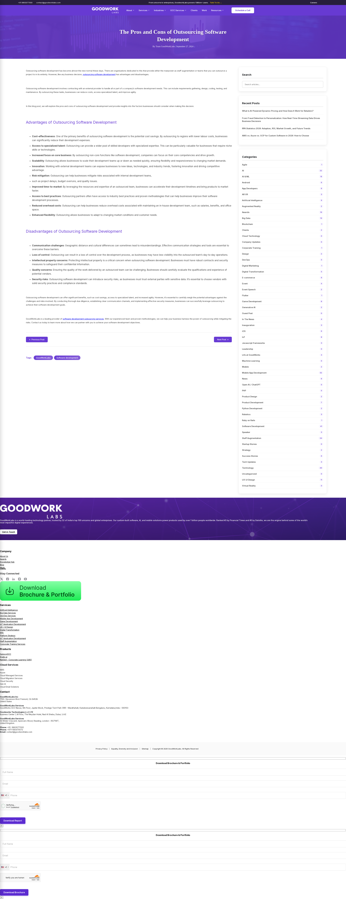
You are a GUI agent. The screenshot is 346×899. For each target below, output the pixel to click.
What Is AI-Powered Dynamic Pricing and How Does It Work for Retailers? (277, 111)
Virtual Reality (282, 485)
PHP (282, 390)
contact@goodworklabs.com (48, 2)
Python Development (282, 408)
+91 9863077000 (25, 2)
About (129, 10)
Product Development (282, 402)
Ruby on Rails (282, 420)
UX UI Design (282, 479)
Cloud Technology (282, 236)
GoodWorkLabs (43, 358)
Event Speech (282, 289)
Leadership (282, 349)
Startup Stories (282, 444)
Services (143, 10)
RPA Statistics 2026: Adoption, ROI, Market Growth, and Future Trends (276, 128)
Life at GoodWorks (282, 355)
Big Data (282, 218)
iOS (282, 331)
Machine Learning (282, 361)
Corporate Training (282, 248)
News (282, 378)
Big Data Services (8, 613)
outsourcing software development (99, 74)
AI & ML (282, 176)
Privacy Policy (101, 749)
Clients (194, 10)
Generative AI (282, 307)
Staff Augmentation (282, 438)
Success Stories (282, 456)
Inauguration (282, 325)
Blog (2, 565)
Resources (216, 10)
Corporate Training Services (12, 644)
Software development (67, 358)
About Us (4, 556)
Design (282, 254)
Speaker (282, 432)
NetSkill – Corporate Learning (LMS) (16, 660)
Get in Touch (8, 532)
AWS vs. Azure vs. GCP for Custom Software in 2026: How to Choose (275, 135)
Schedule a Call (242, 10)
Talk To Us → (216, 2)
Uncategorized (282, 474)
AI (282, 170)
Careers (313, 2)
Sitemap (145, 749)
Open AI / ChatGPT (282, 384)
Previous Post (36, 339)
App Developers (282, 188)
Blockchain (282, 224)
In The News (282, 319)
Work (204, 10)
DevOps (282, 259)
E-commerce (282, 277)
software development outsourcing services (83, 319)
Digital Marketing (282, 265)
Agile (282, 164)
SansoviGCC (5, 654)
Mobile (282, 367)
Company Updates (282, 242)
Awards (282, 212)
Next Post (223, 339)
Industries (159, 10)
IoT (282, 337)
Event (282, 283)
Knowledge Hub (7, 562)
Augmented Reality (282, 206)
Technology (282, 468)
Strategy (282, 450)
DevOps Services (8, 616)
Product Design (282, 396)
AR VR (282, 194)
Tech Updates (282, 462)
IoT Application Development (13, 624)
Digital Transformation (282, 271)
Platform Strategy (7, 635)
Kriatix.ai (3, 657)
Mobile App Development (282, 372)
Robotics (282, 414)
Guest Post (282, 313)
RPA (2, 633)
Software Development (282, 426)
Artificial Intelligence (282, 200)
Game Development (282, 301)
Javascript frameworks (282, 343)
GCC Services (177, 10)
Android (282, 182)
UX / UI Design (6, 627)
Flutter (282, 295)
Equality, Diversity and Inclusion (124, 749)
